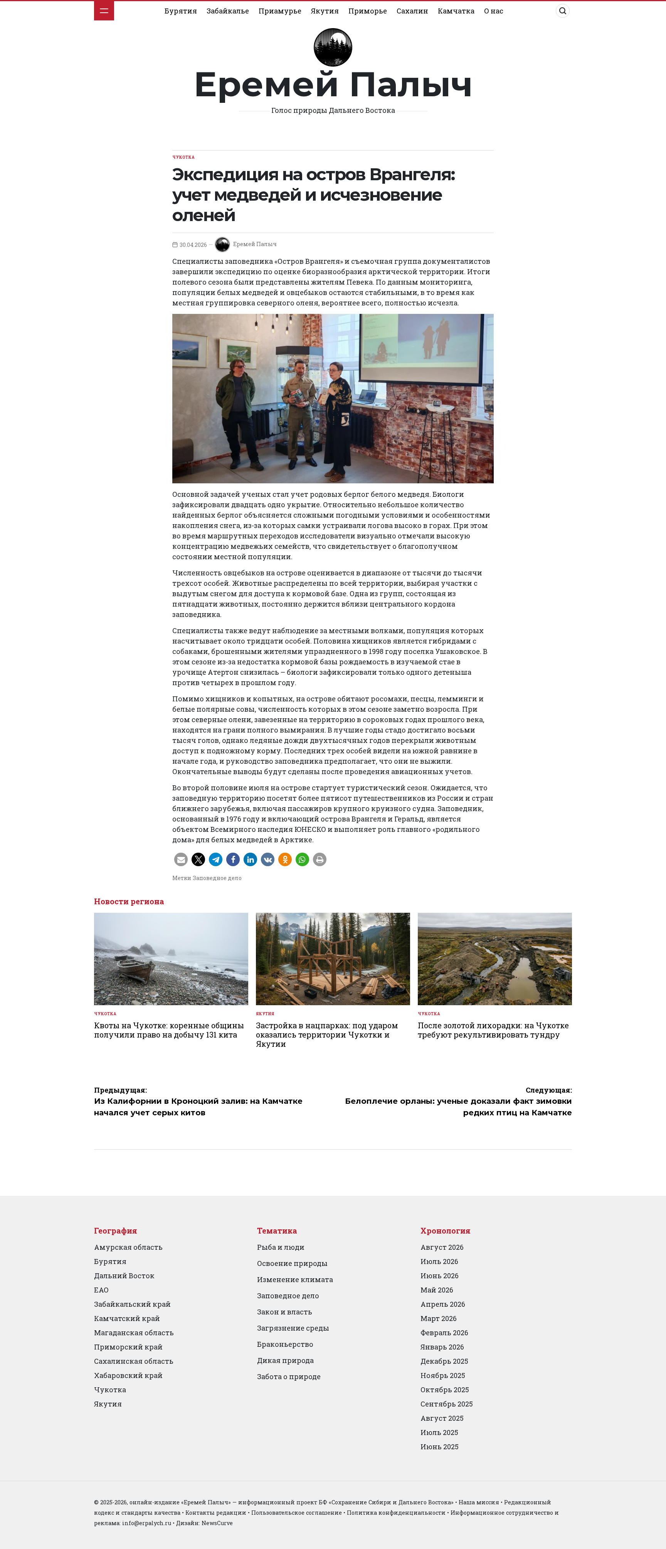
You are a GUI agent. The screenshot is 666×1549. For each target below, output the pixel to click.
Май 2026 (436, 1289)
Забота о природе (289, 1376)
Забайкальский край (132, 1304)
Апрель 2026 (442, 1304)
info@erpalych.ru (146, 1523)
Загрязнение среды (293, 1328)
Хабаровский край (128, 1375)
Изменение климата (295, 1279)
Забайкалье (228, 10)
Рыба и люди (280, 1247)
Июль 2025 (439, 1432)
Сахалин (412, 10)
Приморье (367, 10)
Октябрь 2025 (444, 1389)
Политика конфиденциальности (396, 1512)
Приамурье (280, 10)
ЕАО (101, 1289)
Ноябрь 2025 (442, 1375)
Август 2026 (442, 1247)
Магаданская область (134, 1332)
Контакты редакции (215, 1512)
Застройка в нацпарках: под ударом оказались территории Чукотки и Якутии (327, 1034)
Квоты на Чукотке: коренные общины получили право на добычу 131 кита (169, 1029)
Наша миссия (479, 1502)
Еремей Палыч (333, 84)
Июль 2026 (439, 1261)
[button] (181, 859)
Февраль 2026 (444, 1332)
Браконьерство (285, 1344)
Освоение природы (292, 1263)
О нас (493, 10)
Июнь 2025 (439, 1446)
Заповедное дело (217, 878)
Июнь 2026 (439, 1275)
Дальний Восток (124, 1275)
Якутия (325, 10)
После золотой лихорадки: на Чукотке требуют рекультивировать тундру (493, 1029)
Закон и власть (284, 1311)
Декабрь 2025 (444, 1361)
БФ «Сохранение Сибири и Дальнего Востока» (386, 1502)
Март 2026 (438, 1318)
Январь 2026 (442, 1346)
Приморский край (128, 1346)
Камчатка (456, 10)
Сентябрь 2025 (446, 1403)
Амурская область (128, 1247)
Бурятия (181, 10)
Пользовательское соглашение (296, 1512)
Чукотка (183, 157)
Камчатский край (127, 1318)
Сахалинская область (133, 1361)
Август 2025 (442, 1418)
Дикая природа (285, 1360)
